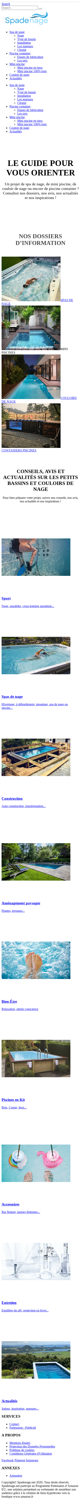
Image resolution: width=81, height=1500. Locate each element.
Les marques (25, 46)
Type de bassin (26, 39)
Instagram (32, 1460)
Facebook (8, 1460)
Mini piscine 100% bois (32, 71)
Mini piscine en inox (30, 67)
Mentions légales (19, 1443)
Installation (24, 42)
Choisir (21, 49)
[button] (6, 4)
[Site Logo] (26, 25)
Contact (14, 1424)
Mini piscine (17, 64)
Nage (20, 35)
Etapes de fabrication (30, 57)
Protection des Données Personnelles (32, 1446)
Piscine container (19, 53)
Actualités (15, 78)
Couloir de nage (19, 74)
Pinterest (20, 1460)
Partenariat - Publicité (22, 1427)
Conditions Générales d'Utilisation (30, 1453)
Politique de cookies (21, 1450)
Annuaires (15, 1475)
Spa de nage (17, 32)
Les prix (22, 60)
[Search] (40, 8)
